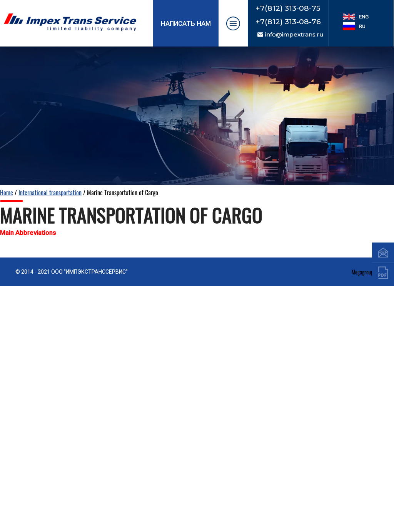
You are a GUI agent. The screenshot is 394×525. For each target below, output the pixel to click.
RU (362, 26)
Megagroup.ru (365, 272)
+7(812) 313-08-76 (288, 21)
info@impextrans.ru (294, 34)
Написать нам (186, 23)
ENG (364, 17)
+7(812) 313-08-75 (288, 8)
